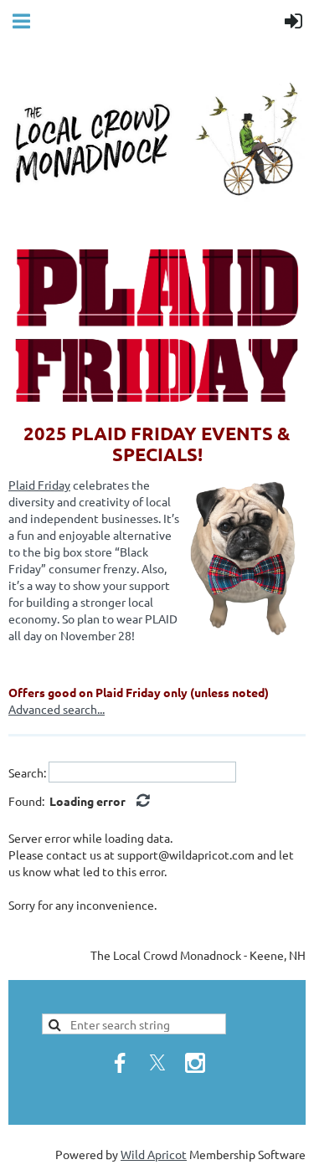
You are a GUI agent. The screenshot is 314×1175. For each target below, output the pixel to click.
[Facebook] (119, 1063)
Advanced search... (56, 708)
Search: (27, 772)
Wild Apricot (154, 1154)
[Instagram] (195, 1063)
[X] (157, 1063)
